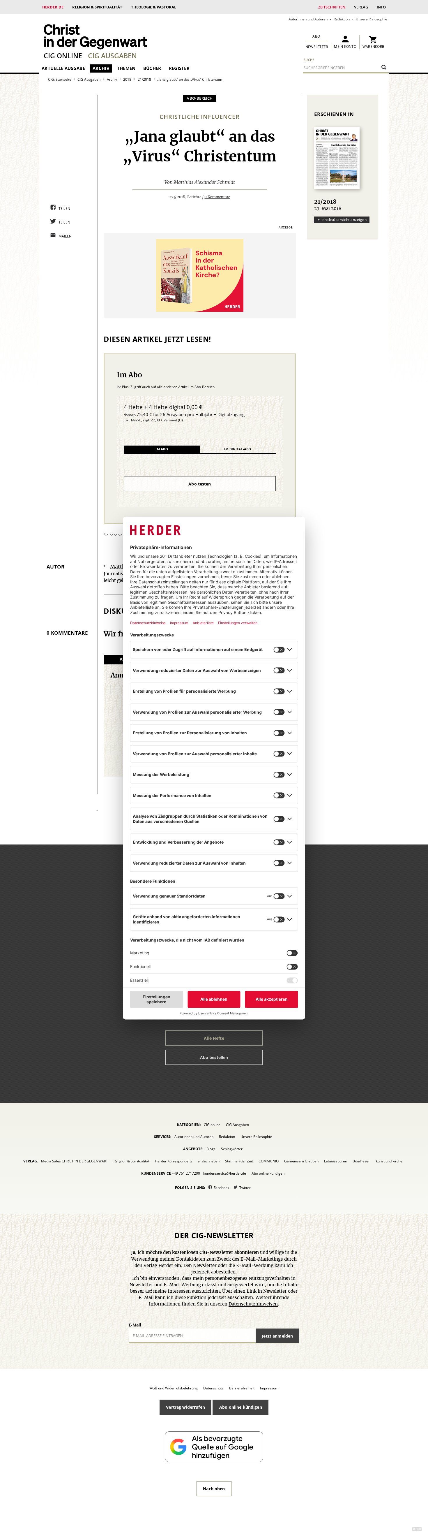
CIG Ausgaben (112, 55)
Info (381, 7)
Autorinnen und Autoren (308, 19)
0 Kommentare (217, 197)
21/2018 (144, 79)
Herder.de (52, 7)
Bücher (152, 68)
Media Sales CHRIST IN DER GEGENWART (74, 1161)
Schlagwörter (232, 1148)
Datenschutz (213, 1388)
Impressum (269, 1388)
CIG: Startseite (59, 79)
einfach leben (209, 1161)
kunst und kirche (389, 1161)
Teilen (64, 208)
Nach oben (214, 1488)
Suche (309, 59)
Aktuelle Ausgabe (63, 68)
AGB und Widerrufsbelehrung (174, 1388)
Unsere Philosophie (371, 19)
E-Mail (135, 1325)
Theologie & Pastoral (153, 7)
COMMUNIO (269, 1161)
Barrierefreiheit (241, 1388)
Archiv (101, 68)
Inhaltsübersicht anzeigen (344, 219)
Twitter (245, 1187)
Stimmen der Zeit (239, 1161)
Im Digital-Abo (237, 449)
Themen (126, 68)
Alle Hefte (214, 1038)
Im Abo (161, 449)
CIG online (63, 55)
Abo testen (199, 484)
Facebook (221, 1187)
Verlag (361, 7)
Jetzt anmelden (277, 1336)
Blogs (210, 1148)
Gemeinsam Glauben (301, 1161)
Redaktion (342, 19)
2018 (127, 79)
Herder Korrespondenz (173, 1161)
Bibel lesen (361, 1161)
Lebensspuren (335, 1161)
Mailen (65, 236)
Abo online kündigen (268, 1173)
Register (179, 68)
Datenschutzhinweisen (253, 1304)
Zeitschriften (331, 7)
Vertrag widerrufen (185, 1407)
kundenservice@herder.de (224, 1173)
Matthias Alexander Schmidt (204, 182)
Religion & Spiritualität (97, 7)
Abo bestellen (214, 1057)
